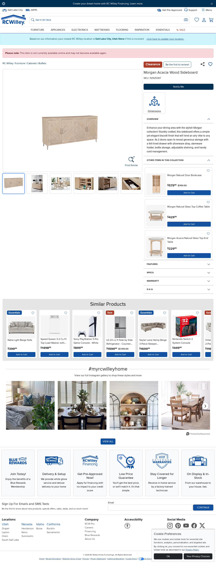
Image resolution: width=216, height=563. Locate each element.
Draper (5, 528)
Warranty (153, 281)
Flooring (122, 29)
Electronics (80, 29)
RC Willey (8, 63)
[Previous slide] (6, 120)
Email (111, 502)
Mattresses (102, 29)
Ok (168, 556)
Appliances (58, 29)
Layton (5, 532)
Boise (39, 528)
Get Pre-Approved (172, 10)
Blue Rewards (92, 535)
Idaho (40, 524)
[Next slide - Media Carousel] (205, 406)
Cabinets (32, 63)
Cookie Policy (131, 559)
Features (152, 264)
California (53, 524)
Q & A (150, 289)
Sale (182, 29)
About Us (90, 539)
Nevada (27, 524)
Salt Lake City (15, 10)
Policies (86, 559)
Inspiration (142, 29)
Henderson (28, 528)
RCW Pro (90, 523)
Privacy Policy (192, 549)
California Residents (115, 559)
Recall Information (53, 559)
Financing (90, 531)
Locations (9, 519)
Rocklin (51, 528)
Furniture (37, 29)
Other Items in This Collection (165, 160)
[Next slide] (138, 120)
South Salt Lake (10, 540)
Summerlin (27, 536)
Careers (89, 527)
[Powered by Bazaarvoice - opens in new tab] (198, 434)
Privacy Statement (98, 559)
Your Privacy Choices (198, 556)
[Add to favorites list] (210, 64)
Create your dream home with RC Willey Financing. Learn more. (108, 3)
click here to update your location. (165, 39)
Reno (24, 532)
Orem (5, 536)
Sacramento (53, 532)
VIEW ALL (108, 441)
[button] (24, 4)
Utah (5, 524)
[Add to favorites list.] (208, 170)
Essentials (163, 29)
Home (41, 559)
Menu (209, 10)
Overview (152, 119)
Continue (203, 507)
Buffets (42, 63)
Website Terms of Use (71, 559)
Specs (150, 272)
